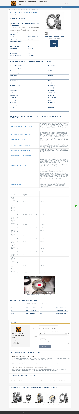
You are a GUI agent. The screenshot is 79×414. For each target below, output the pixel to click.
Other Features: (13, 88)
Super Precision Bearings (19, 9)
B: (10, 43)
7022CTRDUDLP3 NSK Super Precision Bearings (21, 184)
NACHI (12, 316)
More (40, 384)
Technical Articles (30, 7)
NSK (11, 307)
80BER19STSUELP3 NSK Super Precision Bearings (21, 175)
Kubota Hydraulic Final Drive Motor (41, 7)
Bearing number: (13, 48)
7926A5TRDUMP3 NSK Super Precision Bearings (21, 155)
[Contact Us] (76, 207)
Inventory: (12, 110)
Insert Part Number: (14, 95)
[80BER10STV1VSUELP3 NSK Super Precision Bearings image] (54, 21)
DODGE (41, 316)
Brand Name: (13, 34)
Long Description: (14, 92)
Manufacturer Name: (14, 51)
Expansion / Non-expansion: (16, 39)
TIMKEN (12, 313)
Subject (34, 331)
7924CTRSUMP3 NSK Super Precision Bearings (20, 150)
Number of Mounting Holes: (16, 41)
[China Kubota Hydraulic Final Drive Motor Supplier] (13, 3)
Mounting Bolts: (13, 102)
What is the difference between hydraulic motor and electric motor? (29, 367)
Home (13, 7)
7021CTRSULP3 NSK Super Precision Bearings (20, 145)
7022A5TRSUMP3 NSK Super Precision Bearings (21, 134)
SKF (41, 307)
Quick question (36, 333)
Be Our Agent (54, 46)
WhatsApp (54, 43)
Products (12, 9)
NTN (11, 310)
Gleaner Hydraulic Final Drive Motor (52, 7)
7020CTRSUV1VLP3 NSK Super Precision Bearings (21, 170)
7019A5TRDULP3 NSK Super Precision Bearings (20, 161)
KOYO (41, 313)
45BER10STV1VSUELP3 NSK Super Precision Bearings (22, 126)
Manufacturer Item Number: (16, 105)
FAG (41, 310)
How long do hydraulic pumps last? (21, 362)
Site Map (18, 412)
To (33, 328)
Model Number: (13, 36)
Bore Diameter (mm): (14, 46)
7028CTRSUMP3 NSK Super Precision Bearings (20, 139)
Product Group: (13, 100)
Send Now (44, 347)
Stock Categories (20, 7)
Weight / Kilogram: (14, 53)
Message (35, 336)
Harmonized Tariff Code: (15, 85)
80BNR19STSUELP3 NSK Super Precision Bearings (21, 179)
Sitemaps (22, 412)
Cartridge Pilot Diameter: (15, 55)
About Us (10, 412)
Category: (12, 107)
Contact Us (15, 412)
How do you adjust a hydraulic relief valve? (23, 356)
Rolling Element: (13, 90)
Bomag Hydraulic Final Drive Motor (63, 7)
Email (34, 326)
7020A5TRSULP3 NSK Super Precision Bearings (21, 165)
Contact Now (54, 40)
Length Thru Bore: (14, 97)
